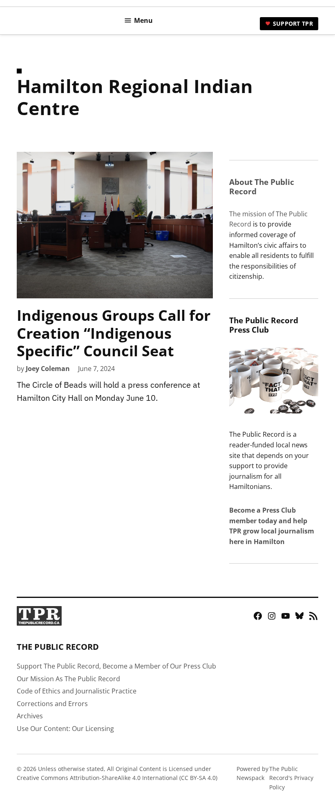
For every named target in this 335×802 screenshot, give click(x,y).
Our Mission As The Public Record (68, 678)
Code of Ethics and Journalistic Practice (76, 690)
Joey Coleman (48, 368)
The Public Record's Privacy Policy (291, 778)
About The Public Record (261, 186)
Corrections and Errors (52, 703)
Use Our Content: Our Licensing (65, 728)
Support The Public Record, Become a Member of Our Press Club (116, 666)
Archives (30, 715)
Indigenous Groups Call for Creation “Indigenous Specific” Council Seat (113, 332)
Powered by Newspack (252, 773)
